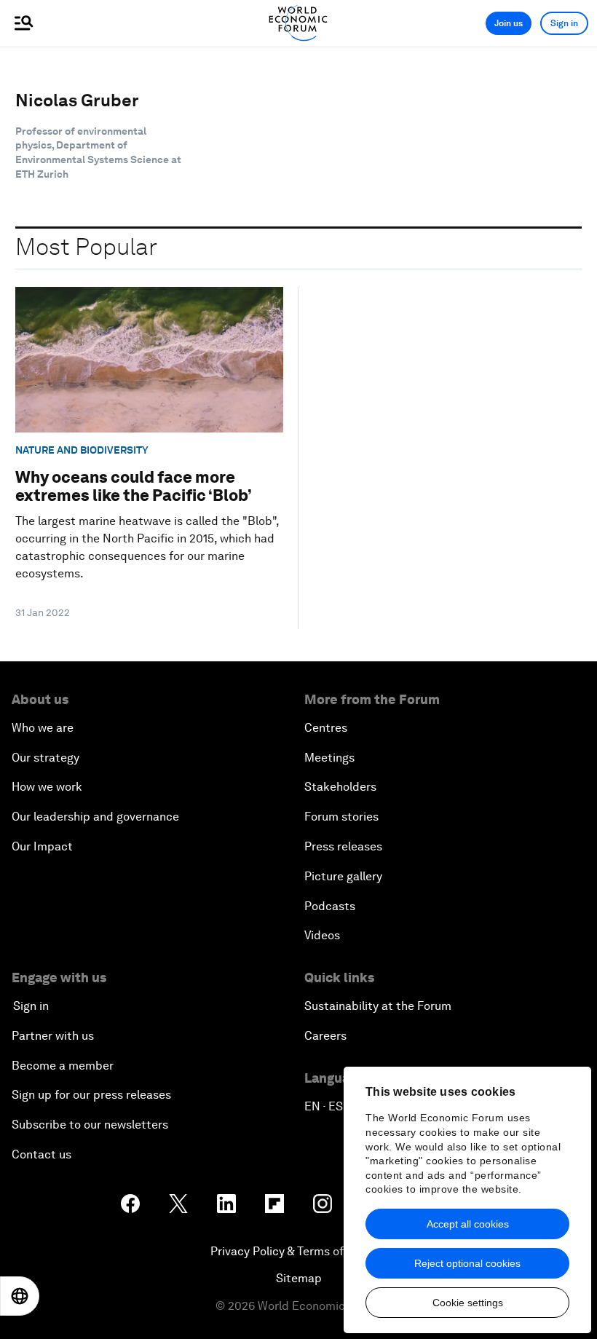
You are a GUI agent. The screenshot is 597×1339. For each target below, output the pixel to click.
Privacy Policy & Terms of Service (298, 1251)
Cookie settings (467, 1302)
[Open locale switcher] (20, 1296)
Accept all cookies (468, 1224)
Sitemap (299, 1278)
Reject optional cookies (467, 1263)
